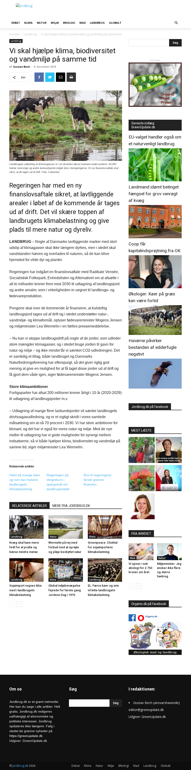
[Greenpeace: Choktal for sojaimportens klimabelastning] (105, 527)
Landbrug (97, 22)
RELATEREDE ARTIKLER (29, 506)
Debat (15, 22)
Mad (82, 22)
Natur (42, 22)
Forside (14, 34)
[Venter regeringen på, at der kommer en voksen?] (142, 506)
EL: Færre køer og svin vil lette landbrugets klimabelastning (103, 590)
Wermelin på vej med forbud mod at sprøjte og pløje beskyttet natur (64, 547)
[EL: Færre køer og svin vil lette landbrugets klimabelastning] (105, 570)
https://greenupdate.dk (26, 736)
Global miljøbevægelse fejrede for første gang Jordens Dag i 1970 (64, 590)
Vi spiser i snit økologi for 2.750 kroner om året (140, 568)
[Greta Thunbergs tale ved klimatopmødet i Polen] (169, 478)
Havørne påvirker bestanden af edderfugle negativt (153, 347)
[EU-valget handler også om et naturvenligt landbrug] (155, 180)
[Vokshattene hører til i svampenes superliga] (142, 478)
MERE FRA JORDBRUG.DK (71, 506)
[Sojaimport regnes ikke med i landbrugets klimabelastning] (26, 570)
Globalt (115, 22)
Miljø (55, 22)
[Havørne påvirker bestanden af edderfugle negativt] (155, 387)
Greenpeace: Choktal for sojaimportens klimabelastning (102, 547)
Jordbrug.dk (20, 766)
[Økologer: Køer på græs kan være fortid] (155, 333)
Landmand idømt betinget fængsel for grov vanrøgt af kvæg (154, 193)
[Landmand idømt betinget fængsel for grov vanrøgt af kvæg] (155, 237)
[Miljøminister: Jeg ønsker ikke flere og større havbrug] (169, 551)
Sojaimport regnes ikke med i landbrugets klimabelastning (25, 590)
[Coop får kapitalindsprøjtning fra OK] (155, 287)
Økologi (69, 22)
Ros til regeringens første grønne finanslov (97, 479)
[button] (176, 23)
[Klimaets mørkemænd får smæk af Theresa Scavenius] (169, 450)
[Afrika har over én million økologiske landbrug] (142, 450)
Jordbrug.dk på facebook (149, 407)
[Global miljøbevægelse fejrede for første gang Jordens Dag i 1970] (65, 570)
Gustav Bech (21, 66)
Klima (28, 22)
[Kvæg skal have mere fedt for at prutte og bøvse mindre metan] (26, 527)
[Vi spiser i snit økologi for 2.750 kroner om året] (141, 551)
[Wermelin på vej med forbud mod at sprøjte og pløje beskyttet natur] (65, 527)
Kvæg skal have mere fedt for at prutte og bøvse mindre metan (24, 547)
